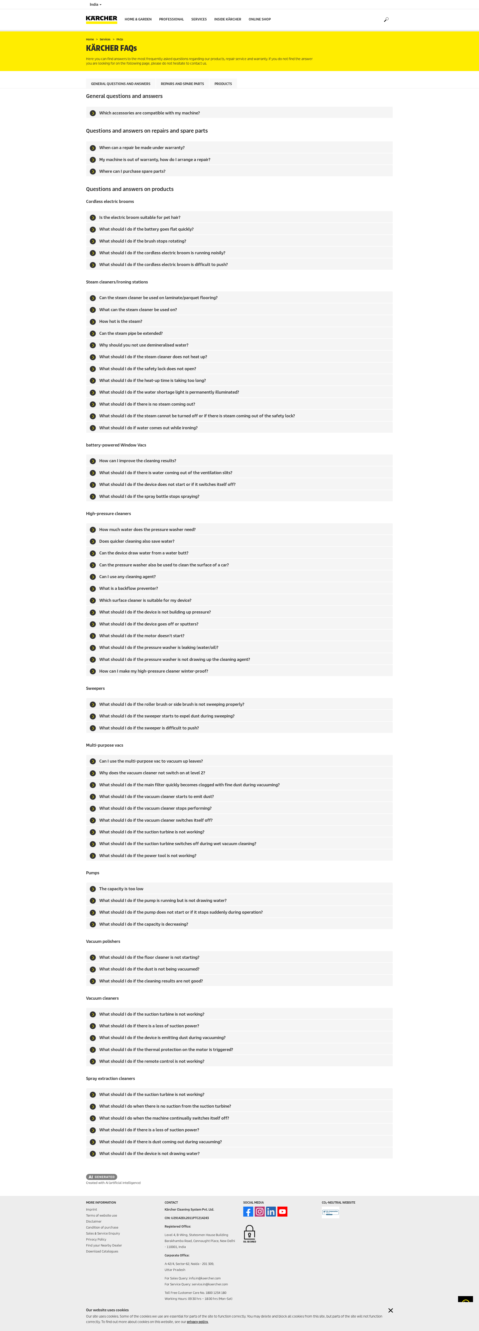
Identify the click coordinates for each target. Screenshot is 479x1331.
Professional (171, 19)
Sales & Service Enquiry (103, 1233)
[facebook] (248, 1212)
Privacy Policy (96, 1239)
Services (199, 19)
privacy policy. (197, 1322)
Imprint (91, 1209)
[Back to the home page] (103, 19)
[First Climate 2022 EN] (330, 1212)
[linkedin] (271, 1212)
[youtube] (282, 1212)
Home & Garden (138, 19)
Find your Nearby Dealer (104, 1245)
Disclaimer (94, 1221)
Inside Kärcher (227, 19)
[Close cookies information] (390, 1310)
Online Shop (260, 19)
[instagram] (260, 1212)
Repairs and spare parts (182, 84)
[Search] (386, 19)
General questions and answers (120, 84)
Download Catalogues (102, 1251)
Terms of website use (101, 1215)
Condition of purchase (102, 1227)
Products (223, 84)
